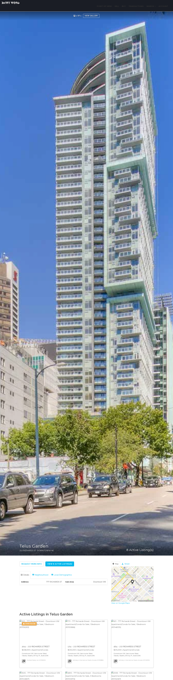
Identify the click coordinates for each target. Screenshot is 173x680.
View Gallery (91, 16)
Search (150, 6)
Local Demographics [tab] (62, 575)
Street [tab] (126, 564)
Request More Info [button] (31, 564)
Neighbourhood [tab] (41, 575)
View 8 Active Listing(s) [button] (59, 564)
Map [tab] (117, 564)
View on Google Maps (120, 603)
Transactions (136, 6)
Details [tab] (26, 575)
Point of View (104, 6)
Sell (117, 6)
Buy (124, 6)
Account (163, 6)
